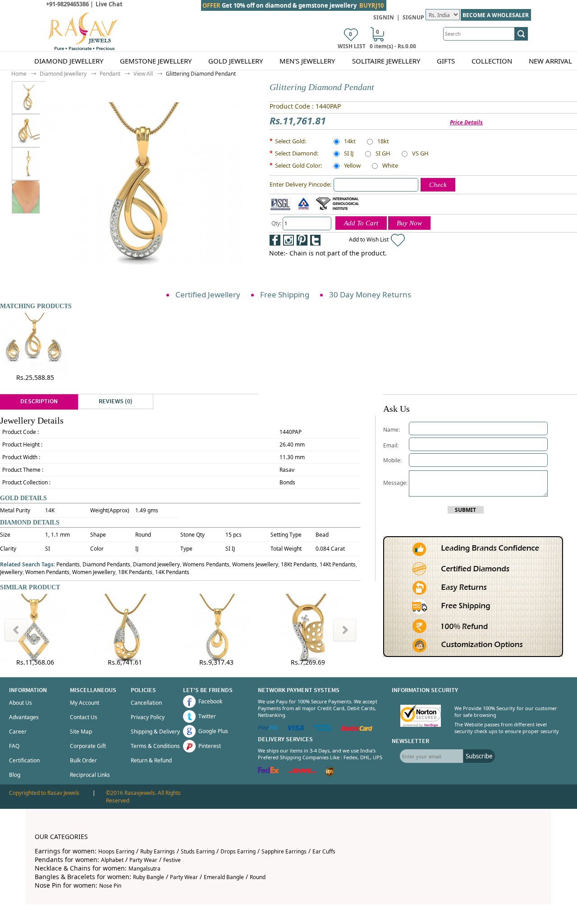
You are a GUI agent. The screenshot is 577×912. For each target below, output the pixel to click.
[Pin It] (302, 240)
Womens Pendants (206, 564)
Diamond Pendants (106, 564)
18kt (383, 142)
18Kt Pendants (299, 564)
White (390, 166)
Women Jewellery (93, 572)
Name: (391, 429)
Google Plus (213, 731)
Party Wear (143, 860)
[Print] (342, 240)
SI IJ (349, 154)
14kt (350, 142)
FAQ (14, 746)
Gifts (446, 60)
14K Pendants (172, 572)
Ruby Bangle (148, 877)
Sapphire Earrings (284, 851)
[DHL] (302, 771)
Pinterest (209, 746)
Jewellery (11, 572)
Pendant (110, 74)
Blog (14, 775)
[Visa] (295, 729)
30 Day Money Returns (370, 294)
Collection (492, 60)
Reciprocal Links (90, 775)
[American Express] (322, 729)
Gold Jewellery (235, 60)
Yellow (352, 166)
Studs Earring (198, 851)
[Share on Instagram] (288, 240)
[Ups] (329, 774)
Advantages (24, 717)
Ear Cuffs (323, 851)
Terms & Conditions (155, 746)
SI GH (383, 154)
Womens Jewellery (255, 564)
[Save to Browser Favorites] (329, 240)
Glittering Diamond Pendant (201, 74)
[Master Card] (356, 729)
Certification (24, 760)
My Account (84, 703)
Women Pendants (47, 572)
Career (18, 731)
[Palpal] (268, 729)
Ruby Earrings (157, 851)
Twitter (207, 716)
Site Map (81, 731)
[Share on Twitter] (315, 240)
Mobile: (392, 460)
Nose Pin (110, 885)
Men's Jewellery (307, 60)
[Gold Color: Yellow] (28, 130)
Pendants (68, 564)
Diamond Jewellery (68, 60)
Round (258, 877)
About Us (20, 703)
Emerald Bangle (224, 877)
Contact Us (83, 717)
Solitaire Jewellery (386, 60)
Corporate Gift (88, 746)
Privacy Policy (148, 717)
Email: (390, 445)
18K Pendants (135, 572)
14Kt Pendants (338, 564)
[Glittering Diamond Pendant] (35, 97)
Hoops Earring (116, 851)
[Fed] (268, 771)
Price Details (466, 122)
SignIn (383, 17)
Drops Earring (238, 851)
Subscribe (479, 756)
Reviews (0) (116, 401)
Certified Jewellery (207, 294)
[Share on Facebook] (275, 240)
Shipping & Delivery (155, 731)
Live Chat (109, 4)
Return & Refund (151, 760)
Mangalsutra (144, 868)
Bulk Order (83, 760)
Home (19, 74)
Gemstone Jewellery (156, 60)
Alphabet (112, 860)
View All (143, 74)
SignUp (413, 17)
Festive (172, 860)
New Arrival (550, 60)
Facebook (210, 701)
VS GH (420, 154)
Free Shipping (284, 294)
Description (39, 401)
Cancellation (146, 703)
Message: (396, 483)
